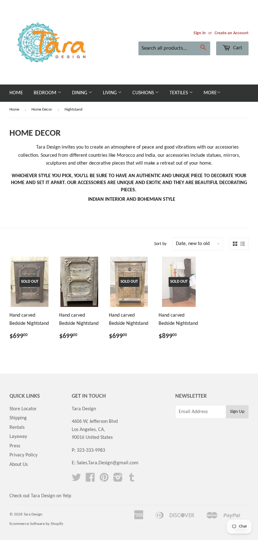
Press (14, 446)
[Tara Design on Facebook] (90, 479)
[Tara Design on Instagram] (118, 479)
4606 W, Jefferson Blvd (95, 421)
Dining (80, 92)
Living (110, 92)
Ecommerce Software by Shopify (36, 524)
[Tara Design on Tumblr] (132, 479)
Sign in (200, 33)
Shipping (18, 418)
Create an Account (232, 33)
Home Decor (41, 109)
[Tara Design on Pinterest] (104, 479)
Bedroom (46, 92)
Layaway (18, 436)
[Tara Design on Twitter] (76, 479)
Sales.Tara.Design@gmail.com (107, 463)
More (210, 92)
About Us (18, 464)
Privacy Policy (23, 455)
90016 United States (92, 437)
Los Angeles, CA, (88, 429)
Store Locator (23, 409)
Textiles (179, 92)
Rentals (17, 427)
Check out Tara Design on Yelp (40, 496)
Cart (237, 48)
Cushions (143, 92)
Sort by (160, 244)
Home (16, 92)
